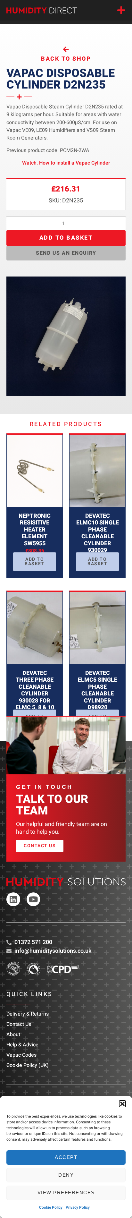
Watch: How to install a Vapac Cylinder (66, 163)
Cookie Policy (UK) (27, 1065)
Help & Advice (22, 1045)
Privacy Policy (78, 1207)
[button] (122, 1104)
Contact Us (18, 1024)
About (13, 1034)
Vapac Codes (21, 1055)
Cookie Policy (50, 1207)
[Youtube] (33, 899)
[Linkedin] (13, 899)
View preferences (66, 1192)
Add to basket (66, 238)
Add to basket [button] (35, 561)
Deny (66, 1175)
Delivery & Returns (27, 1014)
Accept (66, 1157)
